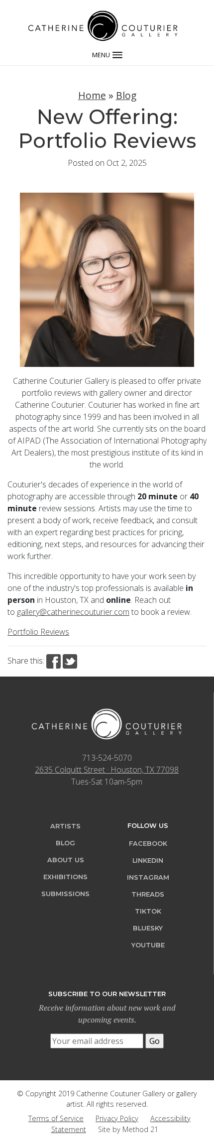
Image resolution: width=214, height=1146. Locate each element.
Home (92, 95)
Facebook (148, 843)
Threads (147, 894)
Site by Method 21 (128, 1129)
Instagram (148, 877)
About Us (65, 860)
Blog (126, 95)
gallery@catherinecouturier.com (73, 611)
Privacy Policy (117, 1118)
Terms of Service (56, 1118)
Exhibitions (65, 877)
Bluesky (148, 928)
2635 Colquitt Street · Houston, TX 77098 (107, 769)
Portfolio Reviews (38, 631)
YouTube (148, 945)
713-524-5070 (107, 757)
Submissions (65, 894)
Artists (65, 826)
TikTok (148, 911)
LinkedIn (147, 860)
